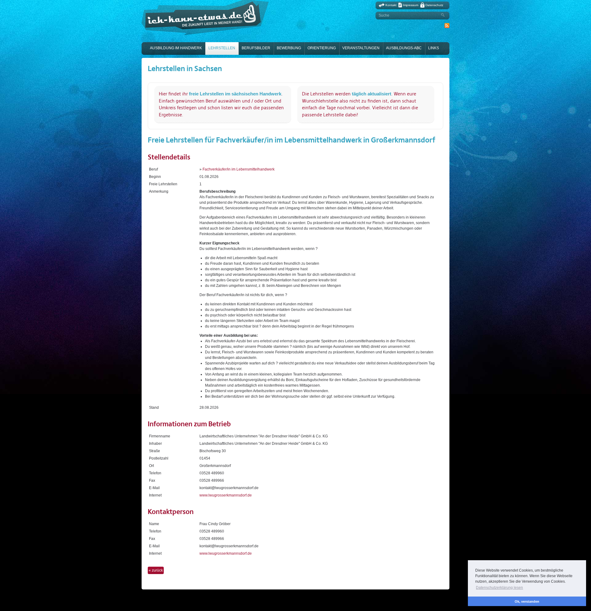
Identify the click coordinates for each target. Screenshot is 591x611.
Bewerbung (289, 48)
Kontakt (390, 5)
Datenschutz (434, 5)
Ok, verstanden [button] (527, 601)
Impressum (410, 5)
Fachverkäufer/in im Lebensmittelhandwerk (239, 169)
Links (433, 48)
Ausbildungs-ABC (404, 48)
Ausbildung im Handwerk (176, 48)
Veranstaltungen (361, 48)
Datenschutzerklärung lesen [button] (499, 587)
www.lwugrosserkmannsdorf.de (225, 495)
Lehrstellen (221, 48)
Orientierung (322, 48)
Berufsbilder (256, 48)
